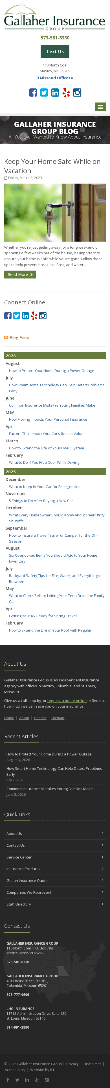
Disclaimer (92, 1063)
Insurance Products (23, 868)
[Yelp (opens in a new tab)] (66, 92)
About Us (14, 833)
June (10, 398)
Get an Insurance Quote (27, 880)
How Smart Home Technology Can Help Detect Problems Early (54, 774)
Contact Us (15, 845)
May (10, 412)
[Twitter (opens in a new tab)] (44, 92)
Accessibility (15, 1069)
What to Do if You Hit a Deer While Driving (44, 462)
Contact (40, 717)
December (15, 479)
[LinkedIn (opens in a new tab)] (55, 92)
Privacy (72, 1063)
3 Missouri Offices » (55, 77)
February (14, 455)
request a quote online (67, 700)
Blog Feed (19, 337)
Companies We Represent (28, 892)
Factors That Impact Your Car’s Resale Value (46, 433)
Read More (18, 274)
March (12, 440)
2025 (11, 471)
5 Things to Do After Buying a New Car (41, 500)
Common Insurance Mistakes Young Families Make (52, 405)
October (14, 507)
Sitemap (57, 717)
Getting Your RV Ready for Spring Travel (43, 615)
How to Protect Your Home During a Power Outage (51, 370)
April (10, 426)
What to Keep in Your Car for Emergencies (44, 486)
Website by (42, 1069)
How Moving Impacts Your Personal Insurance (48, 419)
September (16, 528)
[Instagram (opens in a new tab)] (77, 92)
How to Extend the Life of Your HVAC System (46, 448)
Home (9, 717)
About (24, 717)
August (13, 363)
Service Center (19, 857)
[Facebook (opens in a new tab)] (33, 92)
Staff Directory (18, 904)
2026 (11, 355)
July (9, 377)
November (16, 493)
